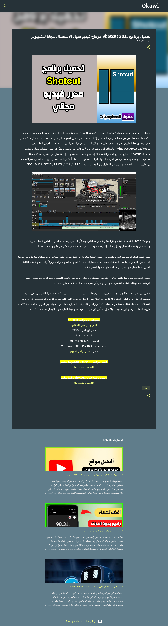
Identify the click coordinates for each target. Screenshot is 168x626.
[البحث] (137, 6)
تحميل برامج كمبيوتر (80, 351)
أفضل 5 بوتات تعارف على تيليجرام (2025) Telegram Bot (95, 586)
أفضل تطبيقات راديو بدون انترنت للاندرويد (103, 530)
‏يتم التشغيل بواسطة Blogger (82, 621)
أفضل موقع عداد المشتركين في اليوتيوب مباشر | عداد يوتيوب (94, 474)
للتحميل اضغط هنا (84, 367)
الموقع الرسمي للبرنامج (84, 325)
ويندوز (145, 388)
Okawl (150, 6)
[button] (148, 47)
